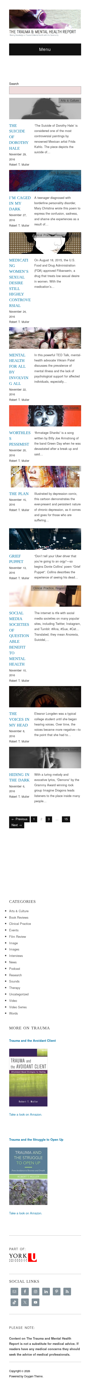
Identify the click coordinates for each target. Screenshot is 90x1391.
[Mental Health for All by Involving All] (45, 339)
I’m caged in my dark (20, 204)
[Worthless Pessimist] (45, 417)
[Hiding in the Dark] (45, 759)
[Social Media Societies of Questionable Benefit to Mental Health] (45, 597)
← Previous (19, 819)
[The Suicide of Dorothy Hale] (45, 110)
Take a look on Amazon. (25, 1114)
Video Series (18, 1007)
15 (66, 819)
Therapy (74, 235)
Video (75, 330)
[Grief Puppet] (45, 540)
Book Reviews (18, 917)
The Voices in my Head (19, 719)
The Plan (19, 493)
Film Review (17, 936)
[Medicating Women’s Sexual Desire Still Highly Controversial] (45, 244)
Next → (17, 825)
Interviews (16, 955)
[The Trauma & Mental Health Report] (45, 23)
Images (14, 949)
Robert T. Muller (19, 164)
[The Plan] (45, 478)
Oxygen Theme (33, 1376)
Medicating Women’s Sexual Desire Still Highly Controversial (20, 283)
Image (13, 943)
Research (61, 235)
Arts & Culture (70, 100)
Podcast (14, 968)
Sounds (74, 408)
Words (75, 173)
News (13, 962)
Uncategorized (19, 994)
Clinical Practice (43, 235)
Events (13, 930)
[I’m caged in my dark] (45, 182)
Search (14, 83)
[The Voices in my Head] (45, 698)
